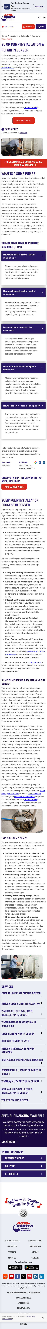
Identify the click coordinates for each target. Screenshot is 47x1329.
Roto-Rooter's (7, 67)
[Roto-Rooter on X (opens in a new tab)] (23, 1276)
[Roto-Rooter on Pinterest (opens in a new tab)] (29, 1276)
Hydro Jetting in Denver (15, 1041)
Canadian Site (35, 1246)
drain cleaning (34, 793)
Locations (14, 36)
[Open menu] (44, 17)
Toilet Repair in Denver (15, 1100)
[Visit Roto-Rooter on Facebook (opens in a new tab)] (40, 461)
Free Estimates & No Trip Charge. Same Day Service (23, 163)
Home (4, 36)
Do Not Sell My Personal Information (23, 1292)
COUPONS (10, 1166)
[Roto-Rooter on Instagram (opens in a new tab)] (35, 1276)
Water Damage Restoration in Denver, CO (18, 1024)
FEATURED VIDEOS (14, 1158)
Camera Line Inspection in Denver (21, 993)
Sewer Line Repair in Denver (17, 1033)
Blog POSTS (11, 1174)
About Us (12, 1257)
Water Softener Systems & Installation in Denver (17, 1013)
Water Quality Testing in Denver (20, 1081)
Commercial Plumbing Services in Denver (21, 1072)
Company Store (35, 1240)
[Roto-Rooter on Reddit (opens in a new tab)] (5, 1276)
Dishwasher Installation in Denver (22, 1060)
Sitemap (35, 1251)
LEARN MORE (8, 1141)
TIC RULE (23, 1323)
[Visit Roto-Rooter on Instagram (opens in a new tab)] (44, 461)
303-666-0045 (30, 107)
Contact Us (12, 1246)
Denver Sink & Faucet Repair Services (17, 1050)
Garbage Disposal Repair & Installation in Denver (17, 1090)
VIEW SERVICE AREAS (14, 486)
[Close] (42, 1317)
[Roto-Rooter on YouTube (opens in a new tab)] (11, 1276)
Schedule (30, 26)
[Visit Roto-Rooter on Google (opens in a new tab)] (35, 461)
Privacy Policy (23, 1308)
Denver (35, 36)
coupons (23, 132)
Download (39, 6)
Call (42, 26)
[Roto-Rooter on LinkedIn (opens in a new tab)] (41, 1276)
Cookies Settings (23, 1297)
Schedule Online (23, 120)
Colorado (25, 36)
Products (12, 1251)
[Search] (39, 17)
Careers (35, 1257)
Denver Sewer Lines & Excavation (20, 1003)
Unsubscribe (23, 1302)
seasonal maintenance (24, 796)
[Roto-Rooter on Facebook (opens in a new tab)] (17, 1276)
